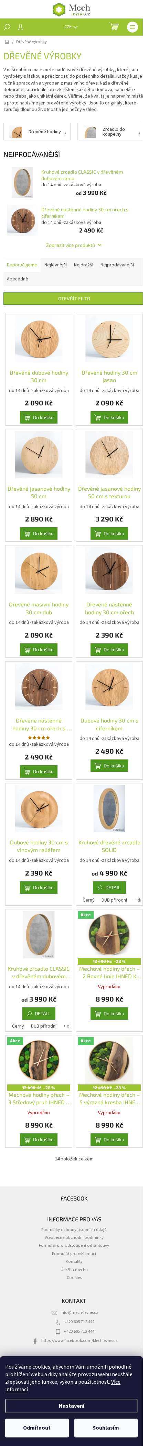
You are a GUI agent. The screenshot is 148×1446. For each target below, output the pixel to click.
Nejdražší (83, 265)
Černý (89, 900)
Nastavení (71, 1406)
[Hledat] (7, 27)
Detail (112, 887)
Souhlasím (106, 1428)
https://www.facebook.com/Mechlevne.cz (79, 1340)
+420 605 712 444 (79, 1322)
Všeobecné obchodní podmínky (74, 1237)
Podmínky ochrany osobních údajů (74, 1230)
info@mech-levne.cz (79, 1312)
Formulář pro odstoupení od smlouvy (74, 1245)
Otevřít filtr (74, 298)
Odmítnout (37, 1428)
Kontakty (74, 1261)
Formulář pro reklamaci (74, 1253)
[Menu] (132, 27)
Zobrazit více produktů (70, 245)
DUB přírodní (114, 900)
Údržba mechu (74, 1270)
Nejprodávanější (117, 265)
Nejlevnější (55, 265)
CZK (68, 27)
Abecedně (17, 279)
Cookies (74, 1277)
